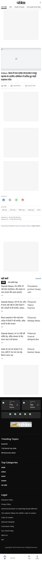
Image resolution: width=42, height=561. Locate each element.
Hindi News (4, 226)
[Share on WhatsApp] (16, 199)
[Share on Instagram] (22, 199)
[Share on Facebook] (3, 199)
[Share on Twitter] (9, 199)
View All (38, 279)
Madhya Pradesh (14, 226)
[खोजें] (40, 2)
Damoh (23, 226)
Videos (28, 226)
